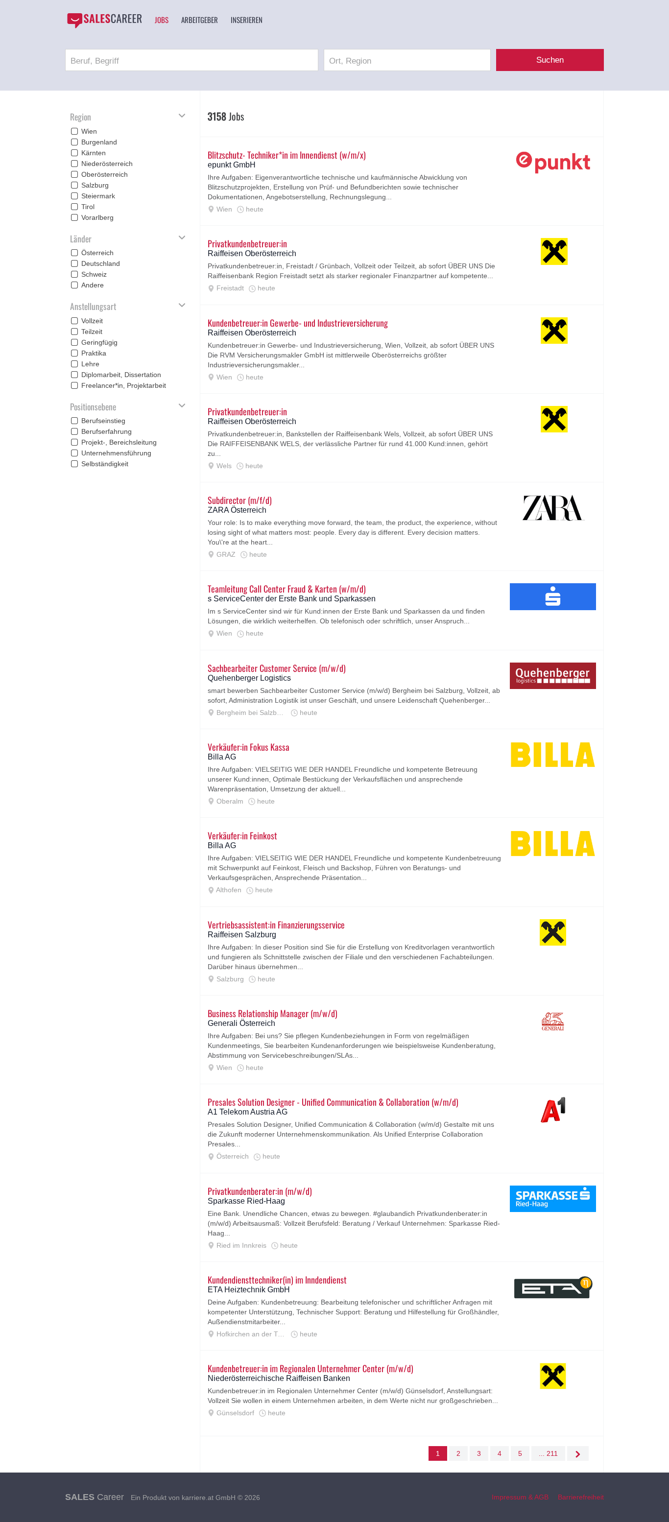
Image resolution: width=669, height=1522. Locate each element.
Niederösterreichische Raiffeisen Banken (279, 1378)
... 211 (548, 1453)
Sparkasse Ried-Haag (246, 1201)
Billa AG (222, 757)
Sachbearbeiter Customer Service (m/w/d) (277, 668)
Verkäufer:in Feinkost (242, 835)
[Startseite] (104, 20)
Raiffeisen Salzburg (242, 934)
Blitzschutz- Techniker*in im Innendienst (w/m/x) (287, 154)
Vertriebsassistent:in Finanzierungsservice (276, 924)
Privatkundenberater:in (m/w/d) (260, 1191)
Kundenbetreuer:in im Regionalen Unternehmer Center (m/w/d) (310, 1368)
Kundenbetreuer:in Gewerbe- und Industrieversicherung (298, 322)
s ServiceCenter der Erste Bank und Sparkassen (292, 599)
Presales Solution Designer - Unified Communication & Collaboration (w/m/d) (333, 1101)
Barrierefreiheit (581, 1497)
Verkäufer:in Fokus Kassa (248, 746)
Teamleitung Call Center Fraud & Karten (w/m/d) (287, 588)
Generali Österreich (241, 1023)
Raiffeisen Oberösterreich (252, 253)
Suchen (550, 60)
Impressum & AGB (520, 1497)
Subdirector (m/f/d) (240, 500)
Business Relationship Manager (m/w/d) (272, 1013)
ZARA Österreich (237, 510)
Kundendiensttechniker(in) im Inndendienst (277, 1279)
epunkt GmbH (232, 165)
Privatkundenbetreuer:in (247, 243)
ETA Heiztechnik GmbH (249, 1289)
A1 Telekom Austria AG (247, 1112)
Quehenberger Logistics (249, 678)
